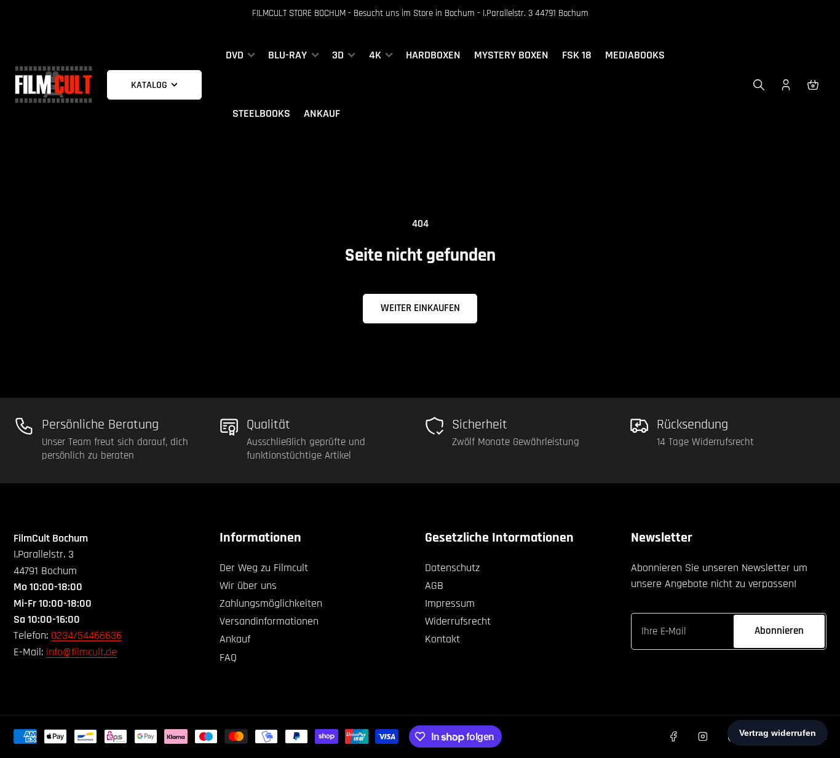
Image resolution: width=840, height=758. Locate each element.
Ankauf (322, 113)
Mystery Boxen (511, 55)
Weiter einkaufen (420, 308)
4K (375, 55)
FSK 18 (577, 55)
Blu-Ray (287, 55)
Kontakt (442, 639)
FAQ (228, 657)
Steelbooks (261, 113)
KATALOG (149, 85)
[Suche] (758, 84)
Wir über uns (248, 585)
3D (338, 55)
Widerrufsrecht (458, 621)
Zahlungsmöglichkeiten (271, 603)
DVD (235, 55)
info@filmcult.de (81, 652)
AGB (434, 585)
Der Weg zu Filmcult (264, 568)
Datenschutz (452, 568)
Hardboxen (433, 55)
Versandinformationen (269, 621)
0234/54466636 (86, 635)
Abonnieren (779, 631)
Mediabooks (635, 55)
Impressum (450, 603)
